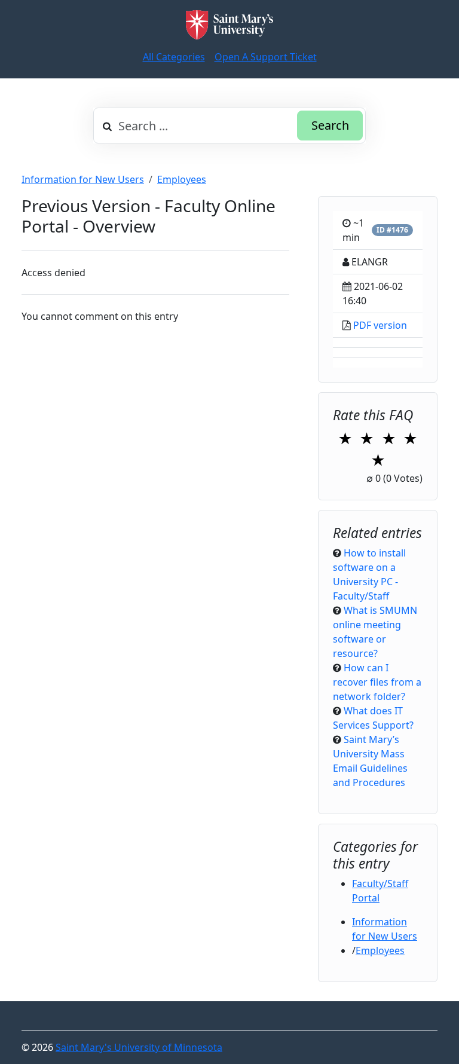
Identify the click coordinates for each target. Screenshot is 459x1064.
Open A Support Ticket (266, 56)
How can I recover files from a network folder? (377, 682)
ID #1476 (392, 230)
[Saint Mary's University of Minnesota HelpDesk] (229, 25)
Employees (181, 179)
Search (330, 125)
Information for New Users (83, 179)
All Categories (174, 56)
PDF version (380, 325)
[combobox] (229, 125)
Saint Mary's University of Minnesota (139, 1047)
